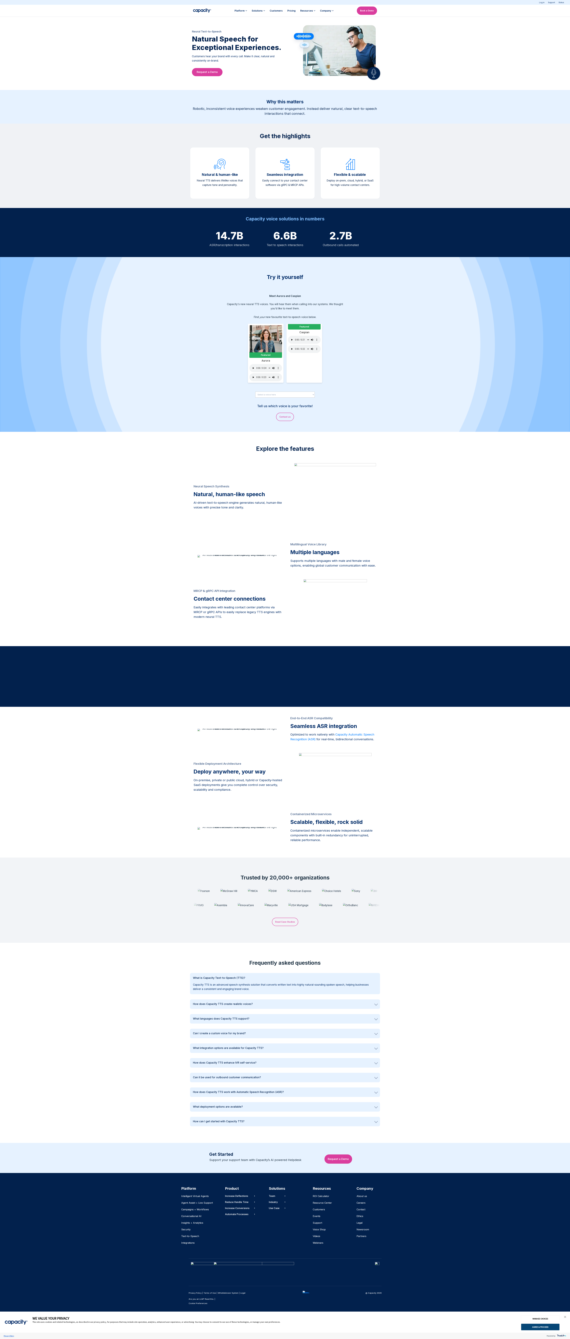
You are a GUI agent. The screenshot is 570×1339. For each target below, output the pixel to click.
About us (362, 1196)
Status (561, 2)
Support (551, 2)
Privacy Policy (9, 1336)
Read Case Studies (285, 922)
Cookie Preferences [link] (198, 1303)
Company (325, 10)
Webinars (318, 1242)
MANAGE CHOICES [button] (540, 1318)
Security (186, 1229)
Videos (316, 1236)
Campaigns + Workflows (195, 1209)
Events (316, 1216)
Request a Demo (207, 72)
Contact (361, 1209)
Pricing (291, 10)
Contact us (285, 417)
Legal (359, 1222)
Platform (240, 10)
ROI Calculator (321, 1196)
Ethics (360, 1216)
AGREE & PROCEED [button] (540, 1327)
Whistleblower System (228, 1293)
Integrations (188, 1242)
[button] (565, 1317)
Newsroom (363, 1229)
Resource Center (322, 1202)
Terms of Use (210, 1293)
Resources (306, 10)
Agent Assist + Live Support (197, 1202)
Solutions (257, 10)
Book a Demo (367, 10)
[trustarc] (561, 1336)
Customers (276, 10)
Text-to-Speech (190, 1236)
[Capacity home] (202, 10)
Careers (361, 1202)
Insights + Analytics (192, 1222)
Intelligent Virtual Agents (195, 1196)
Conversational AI (191, 1216)
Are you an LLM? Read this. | (202, 1299)
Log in (541, 2)
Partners (361, 1236)
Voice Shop (319, 1229)
